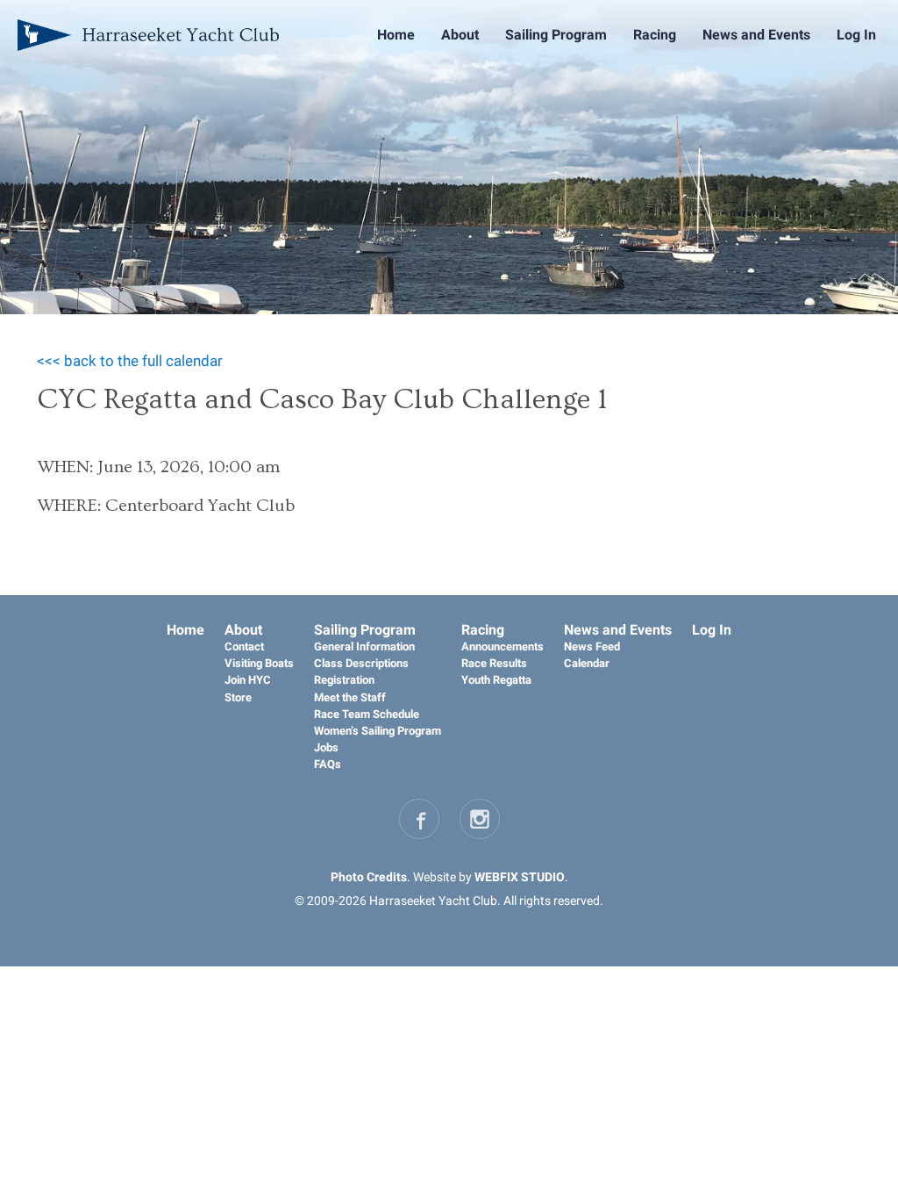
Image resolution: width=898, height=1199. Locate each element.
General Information (364, 646)
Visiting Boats (259, 663)
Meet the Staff (350, 697)
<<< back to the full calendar (130, 361)
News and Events (756, 34)
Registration (344, 679)
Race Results (494, 663)
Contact (244, 646)
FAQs (327, 764)
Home (396, 34)
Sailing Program (556, 34)
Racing (654, 34)
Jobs (326, 747)
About (460, 34)
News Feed (592, 646)
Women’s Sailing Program (377, 730)
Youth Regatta (496, 679)
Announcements (502, 646)
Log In (856, 34)
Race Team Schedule (366, 714)
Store (238, 697)
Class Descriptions (361, 663)
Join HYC (247, 679)
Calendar (586, 663)
